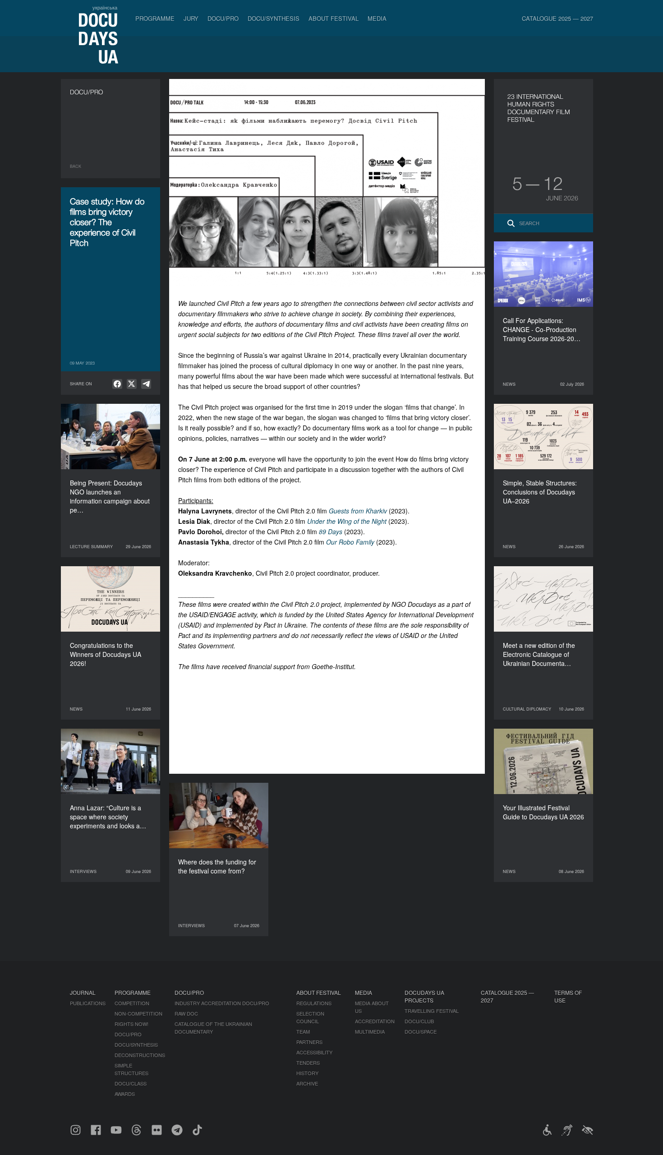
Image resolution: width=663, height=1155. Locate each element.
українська (104, 7)
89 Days (330, 531)
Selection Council (310, 1017)
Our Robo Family (350, 541)
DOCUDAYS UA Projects (424, 996)
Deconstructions (140, 1054)
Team (303, 1031)
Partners (309, 1041)
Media (377, 18)
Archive (307, 1083)
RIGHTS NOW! (131, 1023)
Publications (88, 1003)
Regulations (314, 1003)
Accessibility (314, 1052)
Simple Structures (131, 1069)
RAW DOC (186, 1013)
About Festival (333, 18)
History (307, 1072)
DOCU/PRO (223, 18)
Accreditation (375, 1021)
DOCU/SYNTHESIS (273, 18)
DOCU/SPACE (421, 1031)
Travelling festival (432, 1010)
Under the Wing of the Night (347, 521)
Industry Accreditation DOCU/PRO (222, 1003)
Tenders (308, 1062)
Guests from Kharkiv (358, 510)
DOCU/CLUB (419, 1021)
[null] (117, 384)
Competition (132, 1003)
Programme (155, 18)
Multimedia (370, 1031)
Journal (83, 992)
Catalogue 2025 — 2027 (557, 18)
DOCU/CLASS (131, 1083)
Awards (125, 1093)
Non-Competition (138, 1013)
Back (75, 166)
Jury (191, 18)
